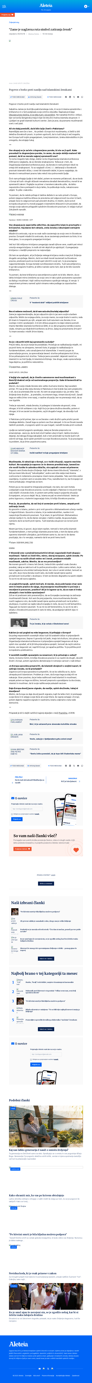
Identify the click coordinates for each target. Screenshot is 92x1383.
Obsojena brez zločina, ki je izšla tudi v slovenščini (32, 115)
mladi (13, 1108)
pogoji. (37, 814)
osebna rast (15, 1169)
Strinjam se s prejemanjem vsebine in (26, 814)
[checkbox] (12, 814)
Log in (53, 875)
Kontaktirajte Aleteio (63, 1376)
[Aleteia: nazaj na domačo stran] (46, 5)
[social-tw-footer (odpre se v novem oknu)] (48, 1369)
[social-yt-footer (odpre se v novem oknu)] (40, 1369)
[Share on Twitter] (74, 97)
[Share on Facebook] (66, 97)
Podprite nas (6, 15)
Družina (13, 1286)
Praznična (63, 713)
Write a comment (46, 883)
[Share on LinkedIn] (70, 97)
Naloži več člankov (46, 959)
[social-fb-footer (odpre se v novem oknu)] (44, 1369)
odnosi (13, 1247)
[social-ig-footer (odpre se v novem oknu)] (52, 1369)
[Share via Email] (78, 97)
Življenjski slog (14, 22)
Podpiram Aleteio (21, 849)
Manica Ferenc (33, 34)
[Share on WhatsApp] (82, 97)
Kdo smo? (36, 1376)
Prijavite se (17, 819)
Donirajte (28, 1376)
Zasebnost (75, 1376)
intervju (13, 1208)
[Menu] (19, 6)
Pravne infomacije (48, 1376)
